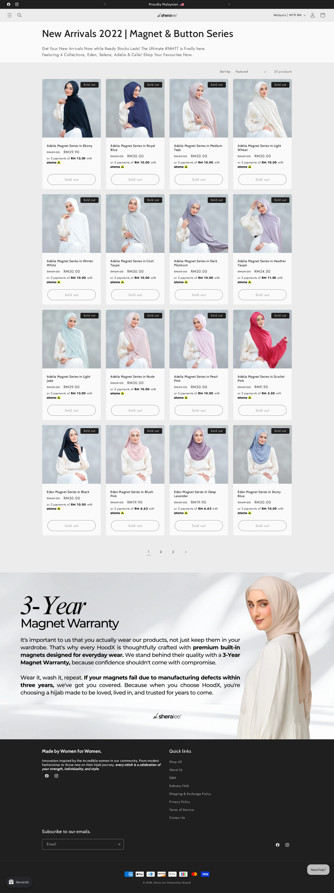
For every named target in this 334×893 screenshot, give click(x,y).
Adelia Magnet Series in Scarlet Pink (261, 379)
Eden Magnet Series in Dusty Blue (259, 494)
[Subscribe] (119, 844)
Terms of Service (181, 809)
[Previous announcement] (105, 4)
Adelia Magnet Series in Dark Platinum (195, 263)
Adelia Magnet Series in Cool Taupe (132, 263)
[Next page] (185, 552)
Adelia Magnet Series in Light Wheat (259, 148)
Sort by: (225, 71)
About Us (176, 769)
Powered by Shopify (179, 882)
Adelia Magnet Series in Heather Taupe (262, 263)
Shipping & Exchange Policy (190, 794)
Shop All (175, 762)
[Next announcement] (229, 4)
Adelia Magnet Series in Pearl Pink (196, 379)
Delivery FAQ (179, 786)
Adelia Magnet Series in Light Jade (68, 379)
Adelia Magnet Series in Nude (132, 377)
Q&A (172, 777)
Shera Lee (160, 882)
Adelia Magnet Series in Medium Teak (198, 148)
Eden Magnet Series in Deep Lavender (195, 494)
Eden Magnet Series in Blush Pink (131, 494)
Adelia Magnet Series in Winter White (70, 263)
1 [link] (149, 551)
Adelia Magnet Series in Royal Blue (132, 148)
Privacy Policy (179, 801)
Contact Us (177, 817)
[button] (10, 15)
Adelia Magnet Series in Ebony (69, 146)
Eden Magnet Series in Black (68, 492)
